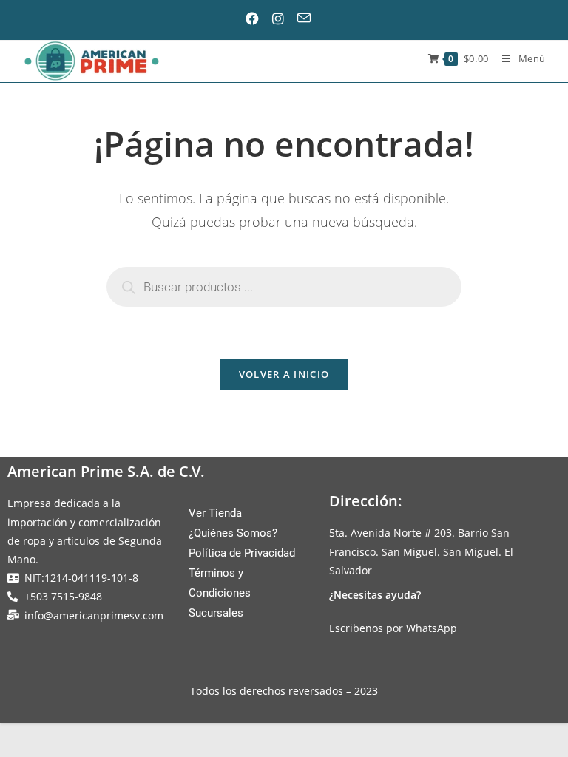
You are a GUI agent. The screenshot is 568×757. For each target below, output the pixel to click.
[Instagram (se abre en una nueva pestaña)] (283, 18)
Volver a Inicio (284, 374)
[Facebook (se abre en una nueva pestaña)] (258, 18)
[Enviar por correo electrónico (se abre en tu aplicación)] (309, 18)
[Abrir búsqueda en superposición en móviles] (284, 286)
